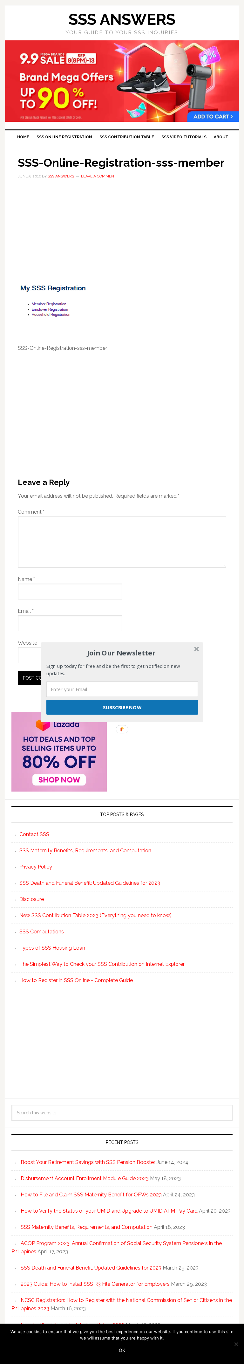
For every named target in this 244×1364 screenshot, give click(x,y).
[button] (121, 653)
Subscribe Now (122, 707)
